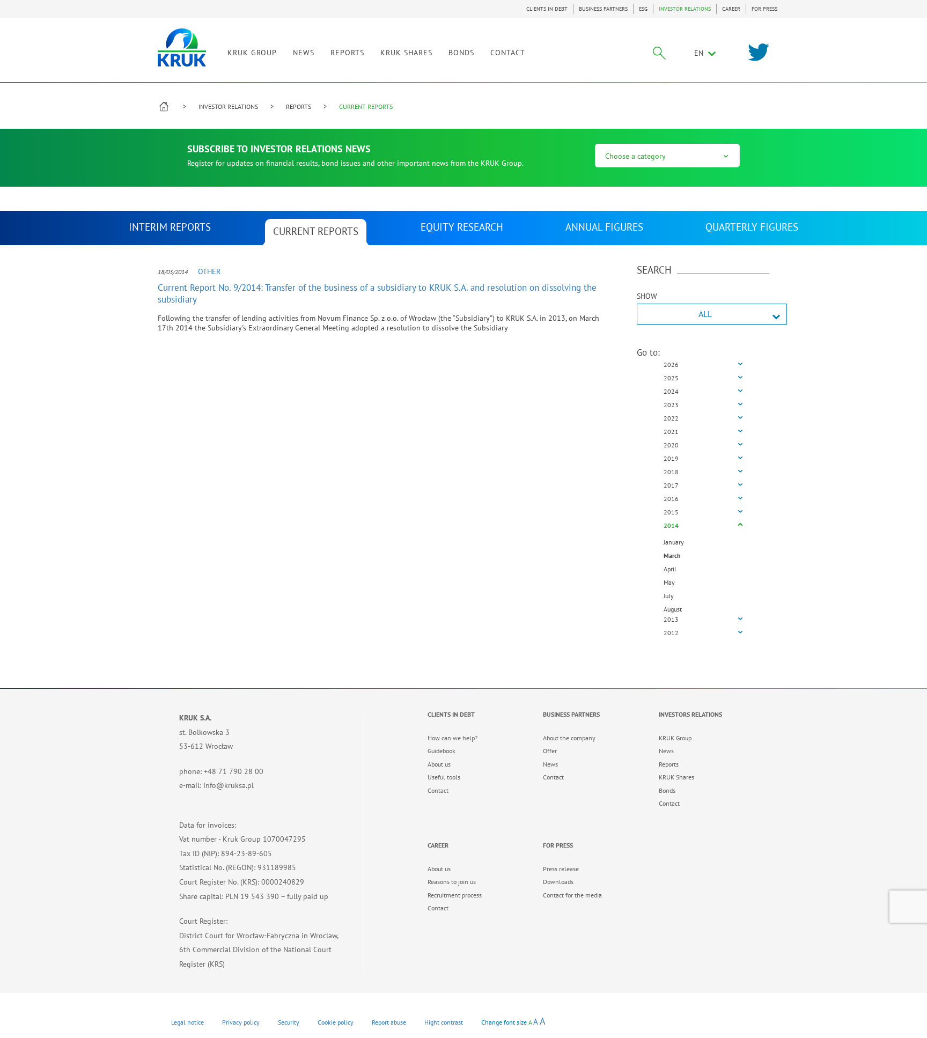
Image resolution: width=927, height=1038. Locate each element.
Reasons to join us (452, 882)
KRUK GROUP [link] (252, 52)
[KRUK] (182, 47)
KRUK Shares (676, 777)
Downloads (558, 882)
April (670, 569)
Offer (550, 751)
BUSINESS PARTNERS (603, 8)
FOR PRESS (764, 8)
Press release (561, 869)
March (672, 555)
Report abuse (389, 1022)
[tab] (703, 365)
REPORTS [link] (347, 52)
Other (209, 271)
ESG (643, 8)
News (550, 764)
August (673, 609)
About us (439, 764)
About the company (569, 738)
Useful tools (444, 777)
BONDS (461, 52)
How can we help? (452, 738)
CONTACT (507, 52)
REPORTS (298, 106)
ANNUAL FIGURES (604, 226)
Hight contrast (443, 1022)
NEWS (303, 52)
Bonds (667, 790)
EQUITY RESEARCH (462, 226)
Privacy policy (241, 1022)
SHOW (647, 296)
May (669, 582)
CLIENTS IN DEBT (547, 8)
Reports (669, 764)
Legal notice (187, 1022)
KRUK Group (675, 738)
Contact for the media (572, 895)
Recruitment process (455, 895)
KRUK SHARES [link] (406, 52)
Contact (438, 790)
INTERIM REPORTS (170, 226)
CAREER (731, 8)
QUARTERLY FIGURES (751, 226)
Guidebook (441, 751)
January (674, 542)
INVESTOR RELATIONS (685, 8)
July (669, 596)
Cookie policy (336, 1022)
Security (288, 1022)
